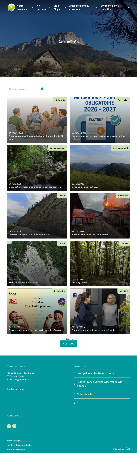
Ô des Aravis (84, 394)
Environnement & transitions (110, 7)
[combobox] (26, 89)
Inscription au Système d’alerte (95, 373)
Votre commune (22, 7)
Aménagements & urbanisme (79, 7)
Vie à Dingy (57, 7)
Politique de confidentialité (19, 445)
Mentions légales (14, 440)
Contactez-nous (15, 389)
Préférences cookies (16, 449)
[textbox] (26, 89)
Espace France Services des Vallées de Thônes (99, 383)
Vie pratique (41, 7)
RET (79, 402)
